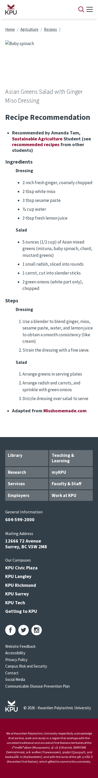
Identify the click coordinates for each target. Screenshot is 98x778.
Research (17, 472)
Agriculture (29, 29)
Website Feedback (20, 646)
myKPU (59, 472)
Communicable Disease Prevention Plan (37, 686)
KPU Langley (18, 576)
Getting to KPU (21, 611)
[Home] (35, 9)
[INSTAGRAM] (36, 630)
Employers (18, 495)
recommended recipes (35, 144)
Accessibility (15, 652)
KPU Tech (15, 603)
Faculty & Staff (66, 484)
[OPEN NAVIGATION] (90, 9)
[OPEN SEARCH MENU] (81, 9)
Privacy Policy (16, 659)
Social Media (15, 679)
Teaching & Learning (63, 458)
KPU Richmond (20, 585)
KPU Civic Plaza (21, 568)
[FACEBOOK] (10, 630)
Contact (12, 672)
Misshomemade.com (65, 411)
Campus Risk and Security (26, 666)
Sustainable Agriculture (37, 139)
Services (16, 484)
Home (10, 29)
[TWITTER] (23, 630)
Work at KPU (64, 495)
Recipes (50, 29)
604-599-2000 (19, 519)
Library (15, 455)
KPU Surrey (17, 594)
